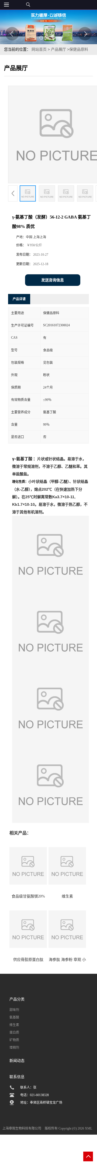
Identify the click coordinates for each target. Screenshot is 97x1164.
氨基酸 (14, 1017)
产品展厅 (58, 49)
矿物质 (14, 1040)
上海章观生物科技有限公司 (21, 1128)
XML (88, 1128)
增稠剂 (14, 1047)
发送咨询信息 (52, 280)
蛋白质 (14, 1032)
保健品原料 (78, 49)
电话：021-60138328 (34, 1095)
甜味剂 (14, 1010)
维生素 (14, 1025)
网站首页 (39, 49)
